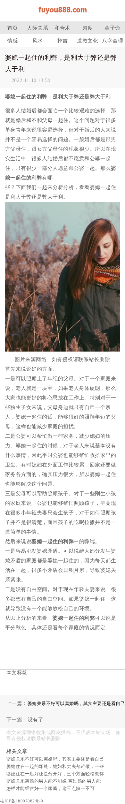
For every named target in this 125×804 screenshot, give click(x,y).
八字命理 (112, 40)
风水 (37, 40)
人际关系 (37, 28)
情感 (12, 40)
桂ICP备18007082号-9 (21, 801)
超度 (87, 28)
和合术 (62, 28)
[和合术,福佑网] (62, 15)
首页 (12, 28)
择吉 (62, 40)
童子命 (112, 28)
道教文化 (87, 40)
